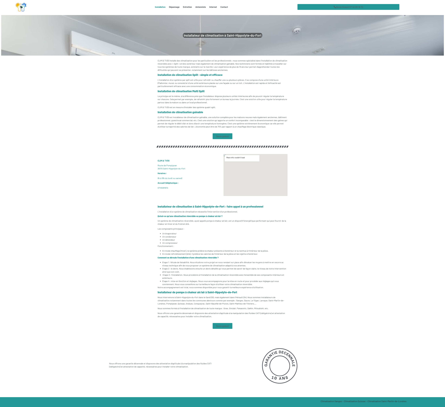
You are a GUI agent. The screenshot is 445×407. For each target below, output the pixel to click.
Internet (213, 7)
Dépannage (174, 7)
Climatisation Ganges (331, 401)
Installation (160, 7)
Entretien (187, 7)
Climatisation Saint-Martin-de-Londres (387, 401)
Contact (224, 7)
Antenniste (200, 7)
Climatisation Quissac (355, 401)
